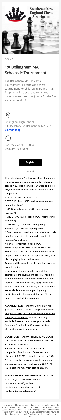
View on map (13, 130)
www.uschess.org (35, 247)
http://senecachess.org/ (22, 391)
